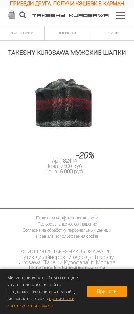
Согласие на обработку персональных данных (67, 230)
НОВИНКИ (66, 33)
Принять (107, 291)
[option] (67, 4)
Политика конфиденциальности (67, 218)
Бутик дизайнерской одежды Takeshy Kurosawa (65, 260)
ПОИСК (112, 33)
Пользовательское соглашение (67, 224)
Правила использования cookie (67, 236)
